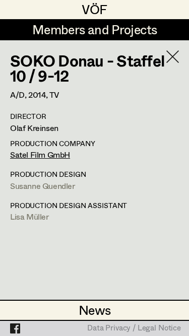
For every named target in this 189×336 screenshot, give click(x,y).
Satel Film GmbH (40, 154)
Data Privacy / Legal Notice (134, 328)
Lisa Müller (29, 216)
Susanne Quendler (42, 185)
